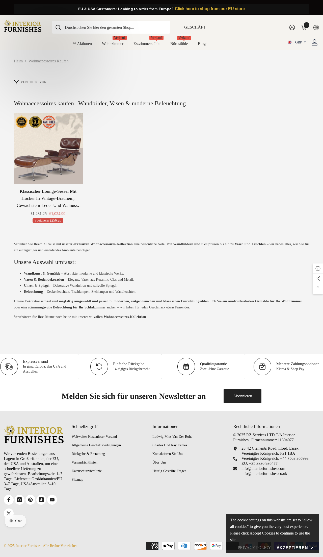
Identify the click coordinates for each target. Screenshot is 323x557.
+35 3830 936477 (263, 463)
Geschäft (195, 27)
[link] (203, 366)
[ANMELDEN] (292, 27)
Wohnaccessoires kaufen (49, 61)
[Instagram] (19, 500)
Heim (18, 61)
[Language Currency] (316, 27)
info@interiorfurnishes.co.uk (264, 473)
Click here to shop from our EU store (210, 9)
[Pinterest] (30, 500)
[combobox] (115, 27)
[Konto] (314, 42)
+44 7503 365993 (294, 458)
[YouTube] (52, 500)
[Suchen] (111, 27)
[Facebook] (9, 500)
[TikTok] (41, 500)
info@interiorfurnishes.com (263, 468)
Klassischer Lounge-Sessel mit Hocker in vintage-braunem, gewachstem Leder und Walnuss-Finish (48, 199)
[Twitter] (9, 513)
